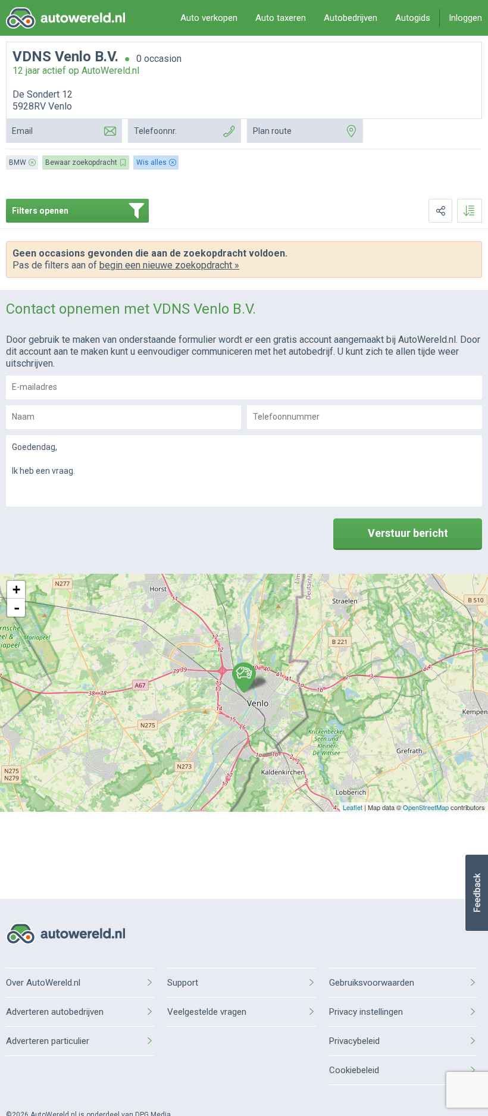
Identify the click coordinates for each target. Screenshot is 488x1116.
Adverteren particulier (47, 1041)
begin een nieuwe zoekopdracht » (169, 265)
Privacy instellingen (366, 1011)
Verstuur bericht (408, 533)
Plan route (272, 131)
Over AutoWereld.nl (43, 982)
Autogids (412, 17)
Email (22, 131)
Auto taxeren (280, 17)
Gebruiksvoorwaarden (371, 982)
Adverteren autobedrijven (55, 1011)
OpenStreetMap (426, 807)
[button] (476, 892)
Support (182, 982)
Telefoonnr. (155, 131)
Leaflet (352, 807)
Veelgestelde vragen (206, 1011)
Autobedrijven (350, 17)
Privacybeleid (354, 1041)
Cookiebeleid (354, 1070)
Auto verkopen (208, 17)
